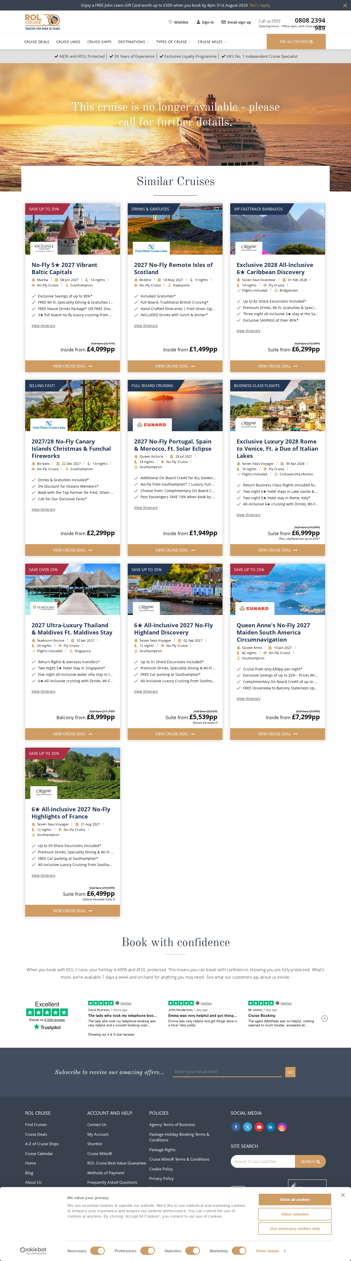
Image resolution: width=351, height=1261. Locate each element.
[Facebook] (236, 1126)
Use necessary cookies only (295, 1228)
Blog (29, 1172)
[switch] (147, 1251)
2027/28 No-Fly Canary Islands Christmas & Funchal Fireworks (71, 448)
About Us (33, 1182)
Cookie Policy (161, 1168)
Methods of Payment (105, 1172)
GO (290, 1072)
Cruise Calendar (39, 1153)
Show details (267, 1251)
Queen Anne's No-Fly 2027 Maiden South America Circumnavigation (273, 632)
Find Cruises (36, 1124)
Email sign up (239, 22)
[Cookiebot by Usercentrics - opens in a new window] (33, 1251)
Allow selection (295, 1214)
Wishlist (181, 22)
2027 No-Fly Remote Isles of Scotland (173, 268)
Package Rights (162, 1149)
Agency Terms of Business (172, 1124)
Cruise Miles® (99, 1153)
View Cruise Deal (70, 366)
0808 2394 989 (310, 20)
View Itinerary (43, 325)
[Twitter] (247, 1126)
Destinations (132, 41)
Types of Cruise (172, 41)
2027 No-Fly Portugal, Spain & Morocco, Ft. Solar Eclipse (172, 445)
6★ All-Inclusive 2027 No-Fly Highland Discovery (173, 628)
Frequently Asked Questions (112, 1182)
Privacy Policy (161, 1178)
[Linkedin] (270, 1126)
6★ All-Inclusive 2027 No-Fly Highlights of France (71, 812)
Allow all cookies (295, 1199)
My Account (97, 1134)
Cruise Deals (37, 41)
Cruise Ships (99, 41)
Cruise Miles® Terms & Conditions (179, 1159)
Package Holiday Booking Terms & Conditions (179, 1137)
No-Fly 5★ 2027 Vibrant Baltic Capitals (64, 268)
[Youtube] (259, 1126)
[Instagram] (282, 1126)
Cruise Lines (68, 41)
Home (30, 1163)
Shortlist (94, 1143)
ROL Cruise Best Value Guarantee (116, 1163)
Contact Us (96, 1124)
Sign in (208, 22)
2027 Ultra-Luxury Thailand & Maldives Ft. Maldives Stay (72, 628)
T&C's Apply (259, 5)
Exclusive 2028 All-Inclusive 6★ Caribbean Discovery (275, 268)
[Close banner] (343, 1195)
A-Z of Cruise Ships (42, 1143)
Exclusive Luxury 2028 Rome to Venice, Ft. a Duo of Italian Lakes (277, 448)
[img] (72, 229)
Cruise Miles (211, 41)
